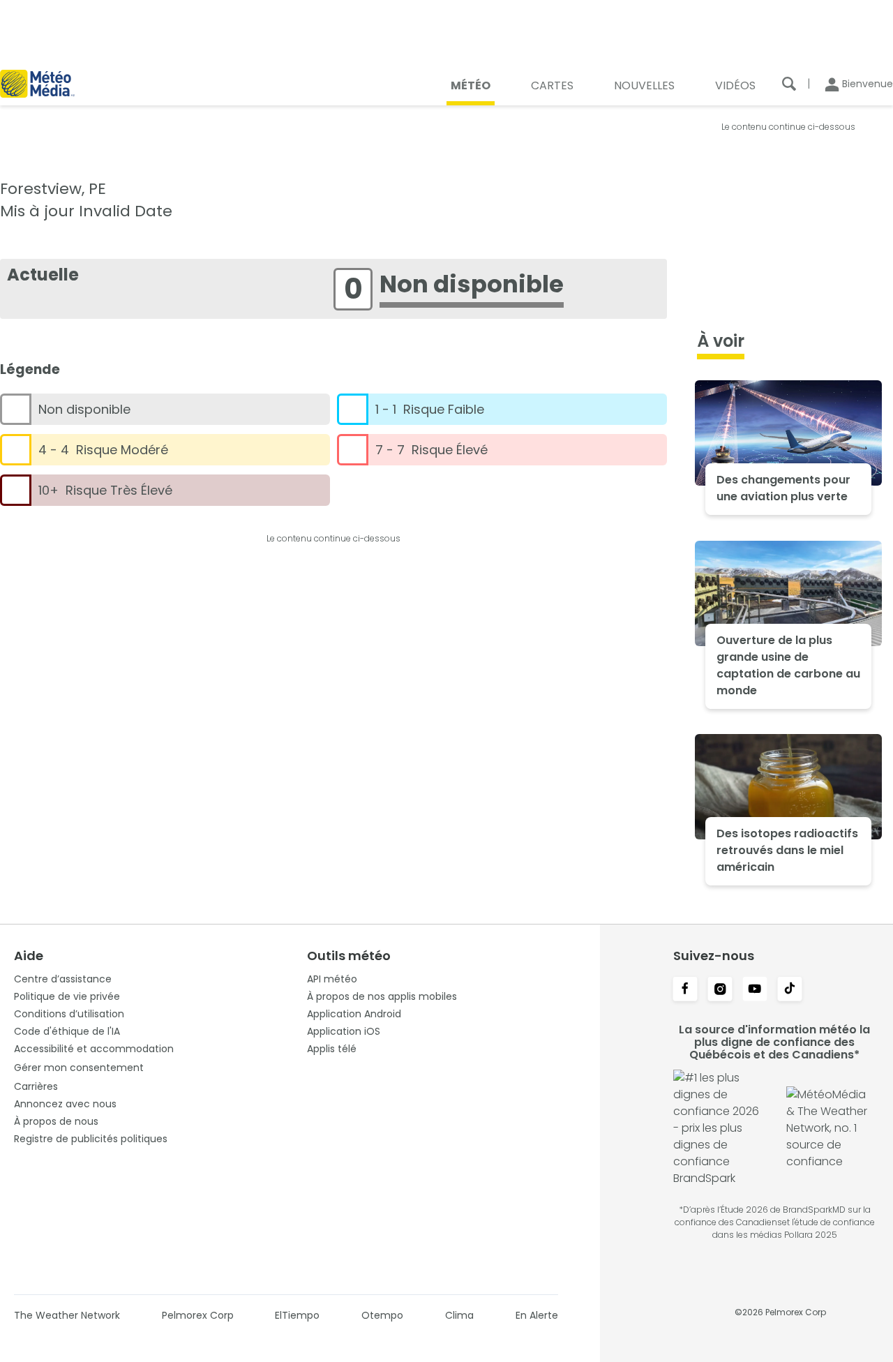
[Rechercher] (789, 84)
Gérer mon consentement (79, 1067)
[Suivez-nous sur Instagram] (720, 990)
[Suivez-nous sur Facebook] (685, 990)
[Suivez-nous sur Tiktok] (789, 990)
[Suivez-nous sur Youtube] (754, 990)
